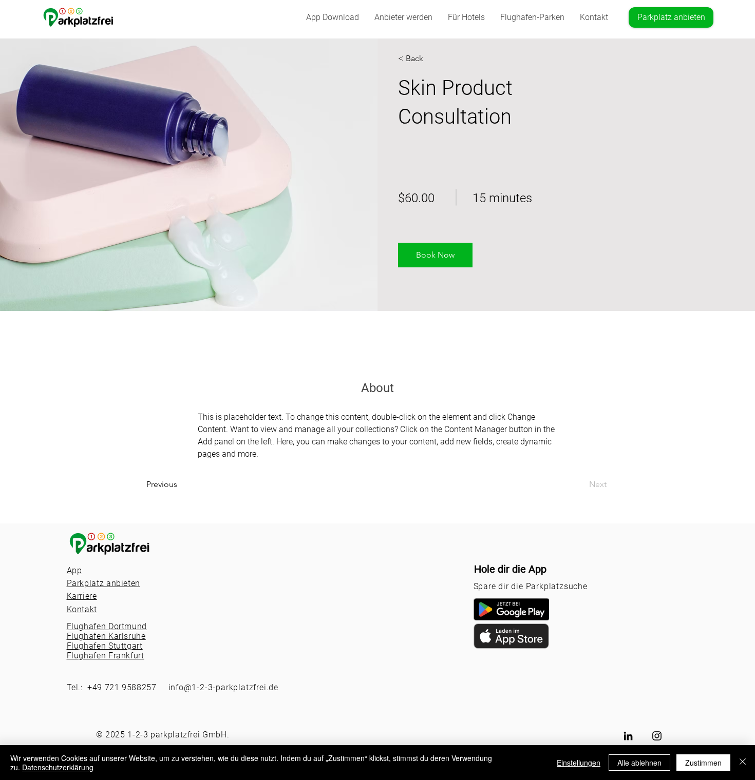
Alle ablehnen (639, 762)
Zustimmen (703, 762)
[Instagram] (657, 736)
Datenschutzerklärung (57, 767)
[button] (532, 17)
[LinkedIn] (628, 736)
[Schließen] (743, 762)
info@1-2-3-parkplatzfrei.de (223, 687)
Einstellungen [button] (578, 762)
